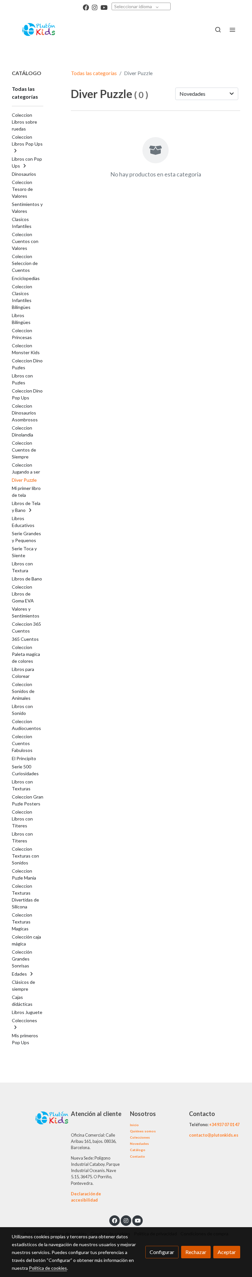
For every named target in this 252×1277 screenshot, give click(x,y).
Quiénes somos (143, 1131)
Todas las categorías (94, 73)
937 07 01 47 (228, 1124)
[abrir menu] (232, 29)
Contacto (137, 1156)
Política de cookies (48, 1268)
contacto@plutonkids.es (213, 1135)
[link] (39, 29)
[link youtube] (104, 7)
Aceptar (227, 1252)
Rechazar (195, 1252)
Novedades (139, 1143)
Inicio (134, 1125)
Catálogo (137, 1150)
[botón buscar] (217, 29)
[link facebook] (86, 7)
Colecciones (140, 1137)
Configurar (162, 1252)
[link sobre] (37, 1117)
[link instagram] (94, 7)
